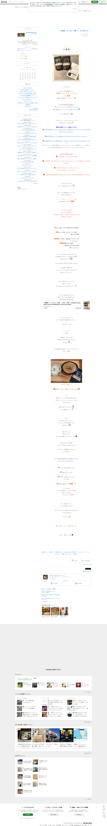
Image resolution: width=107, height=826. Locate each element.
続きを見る (35, 44)
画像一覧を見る (34, 109)
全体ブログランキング (21, 48)
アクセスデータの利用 (68, 825)
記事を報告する (88, 571)
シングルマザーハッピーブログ (27, 177)
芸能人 (35, 678)
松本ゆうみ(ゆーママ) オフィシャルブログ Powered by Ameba (27, 142)
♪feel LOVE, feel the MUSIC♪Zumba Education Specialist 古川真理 (27, 181)
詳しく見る (53, 814)
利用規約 (59, 825)
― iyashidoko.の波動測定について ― (28, 95)
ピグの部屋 (34, 34)
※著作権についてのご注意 (22, 188)
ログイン (102, 2)
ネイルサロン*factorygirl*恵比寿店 (27, 130)
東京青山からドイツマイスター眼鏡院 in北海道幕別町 (27, 103)
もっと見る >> (44, 601)
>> (30, 67)
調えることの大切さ (27, 88)
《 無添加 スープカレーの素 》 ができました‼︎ (73, 30)
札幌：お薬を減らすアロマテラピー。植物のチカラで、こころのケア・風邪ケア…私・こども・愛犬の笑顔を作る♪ (27, 158)
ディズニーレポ (45, 698)
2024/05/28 (27, 106)
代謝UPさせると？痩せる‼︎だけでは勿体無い (51, 594)
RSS (20, 187)
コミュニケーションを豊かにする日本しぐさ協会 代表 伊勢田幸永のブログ (27, 133)
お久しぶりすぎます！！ (27, 99)
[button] (104, 816)
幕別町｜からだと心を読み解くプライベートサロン (26, 7)
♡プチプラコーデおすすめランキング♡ (27, 149)
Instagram (80, 583)
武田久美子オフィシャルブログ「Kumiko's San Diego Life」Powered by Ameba (27, 126)
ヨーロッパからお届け (22, 698)
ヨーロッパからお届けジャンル (25, 678)
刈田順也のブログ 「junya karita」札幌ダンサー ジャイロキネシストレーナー (27, 152)
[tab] (25, 678)
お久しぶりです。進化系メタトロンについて (27, 97)
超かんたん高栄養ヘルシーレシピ (28, 90)
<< (24, 67)
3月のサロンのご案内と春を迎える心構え (27, 93)
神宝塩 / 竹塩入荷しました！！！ (49, 591)
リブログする (87, 560)
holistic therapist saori (31, 32)
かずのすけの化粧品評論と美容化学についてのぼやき (27, 139)
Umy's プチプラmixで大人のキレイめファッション (27, 146)
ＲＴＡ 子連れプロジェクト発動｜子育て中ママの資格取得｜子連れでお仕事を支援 (27, 174)
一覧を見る (35, 108)
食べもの (85, 36)
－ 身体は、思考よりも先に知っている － (27, 91)
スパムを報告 (44, 825)
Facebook (55, 583)
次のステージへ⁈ (27, 101)
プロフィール (28, 34)
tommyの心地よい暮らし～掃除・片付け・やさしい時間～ (27, 123)
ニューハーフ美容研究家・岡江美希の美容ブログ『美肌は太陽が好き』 (27, 136)
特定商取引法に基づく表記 (81, 825)
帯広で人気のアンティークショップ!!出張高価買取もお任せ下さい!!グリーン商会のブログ (27, 155)
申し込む (79, 814)
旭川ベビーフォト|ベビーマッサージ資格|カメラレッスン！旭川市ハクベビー (27, 171)
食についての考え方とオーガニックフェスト (51, 598)
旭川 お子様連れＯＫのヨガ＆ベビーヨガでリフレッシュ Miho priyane (27, 168)
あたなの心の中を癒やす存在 (28, 162)
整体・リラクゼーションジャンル (23, 50)
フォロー (53, 578)
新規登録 (95, 2)
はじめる (28, 814)
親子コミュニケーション (27, 165)
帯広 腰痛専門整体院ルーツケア (28, 120)
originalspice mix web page (66, 299)
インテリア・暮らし (71, 698)
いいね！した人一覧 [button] (87, 564)
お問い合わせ (52, 825)
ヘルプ (90, 825)
